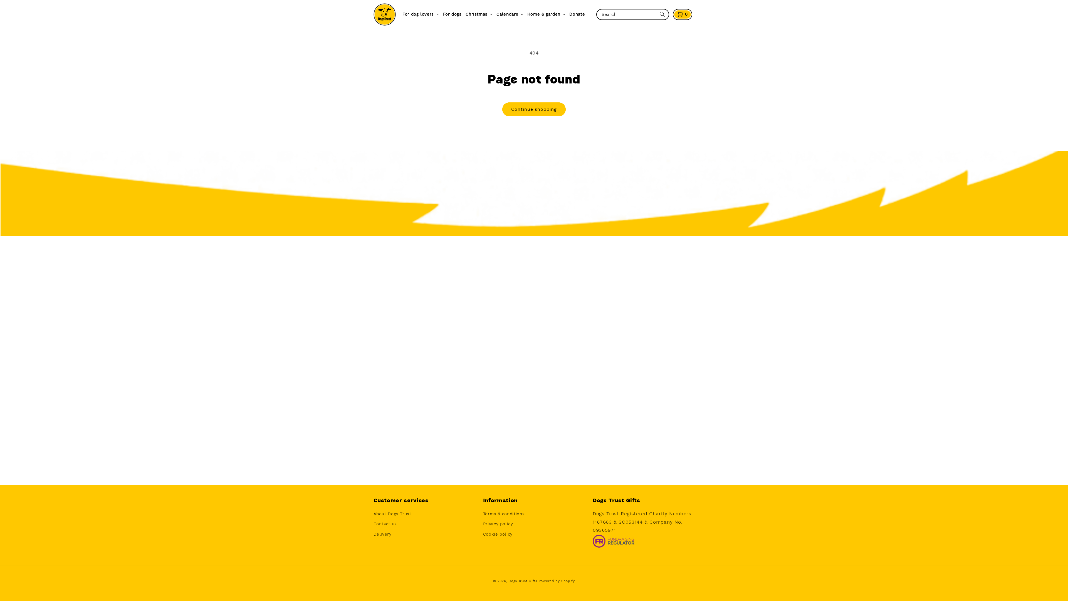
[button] (682, 14)
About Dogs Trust (392, 514)
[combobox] (628, 14)
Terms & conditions (504, 514)
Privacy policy (498, 524)
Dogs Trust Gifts (522, 581)
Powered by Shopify (557, 581)
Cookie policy (498, 534)
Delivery (383, 534)
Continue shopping (534, 109)
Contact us (385, 524)
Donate (577, 14)
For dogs (452, 14)
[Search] (662, 14)
